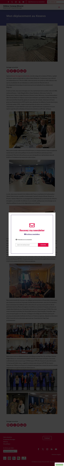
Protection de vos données (24, 239)
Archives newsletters (33, 234)
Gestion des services (59, 463)
